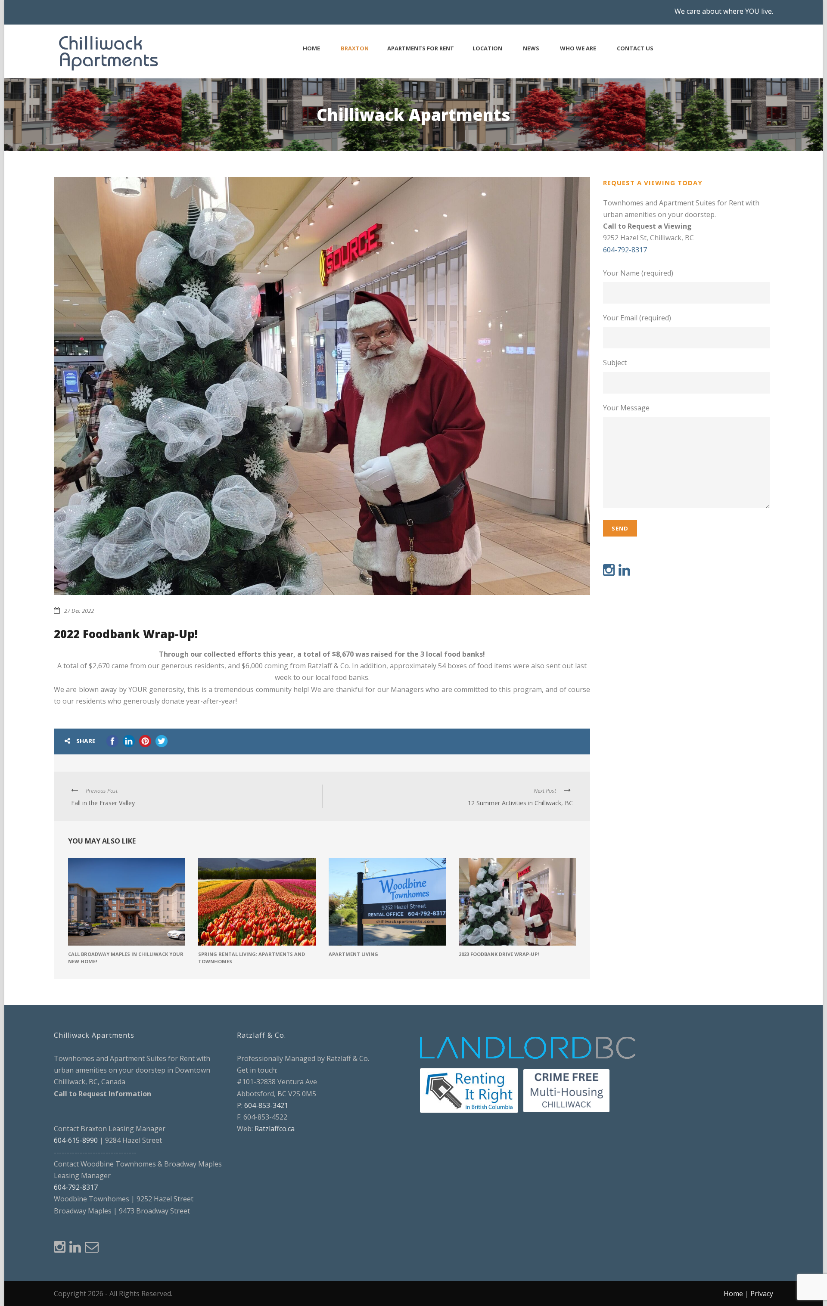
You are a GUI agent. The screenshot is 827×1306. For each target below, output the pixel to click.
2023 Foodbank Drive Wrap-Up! (499, 954)
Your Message (626, 408)
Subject (615, 362)
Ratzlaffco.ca (275, 1128)
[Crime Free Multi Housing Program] (566, 1090)
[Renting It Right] (469, 1090)
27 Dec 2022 (79, 610)
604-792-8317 (625, 249)
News (531, 48)
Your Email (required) (637, 318)
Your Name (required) (638, 273)
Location (487, 48)
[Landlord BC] (528, 1048)
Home (311, 48)
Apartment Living (353, 954)
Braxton (355, 48)
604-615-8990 (76, 1140)
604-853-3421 (266, 1105)
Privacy (761, 1293)
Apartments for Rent (420, 48)
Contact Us (635, 48)
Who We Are (578, 48)
